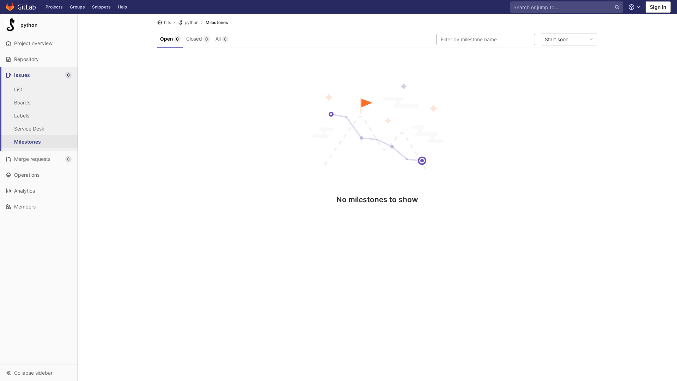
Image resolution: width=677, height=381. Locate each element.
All (221, 39)
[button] (38, 372)
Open (169, 39)
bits (167, 22)
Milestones (217, 22)
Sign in (658, 7)
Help (122, 7)
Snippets (101, 7)
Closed (197, 39)
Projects (54, 7)
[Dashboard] (21, 7)
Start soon (556, 39)
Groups (77, 7)
